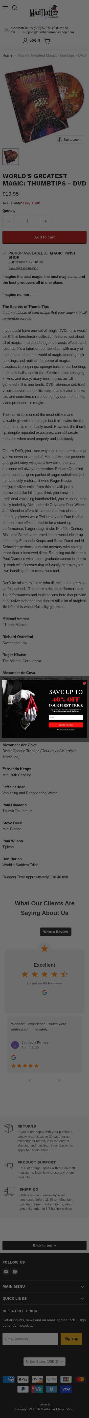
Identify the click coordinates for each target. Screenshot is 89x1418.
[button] (66, 724)
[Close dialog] (84, 683)
